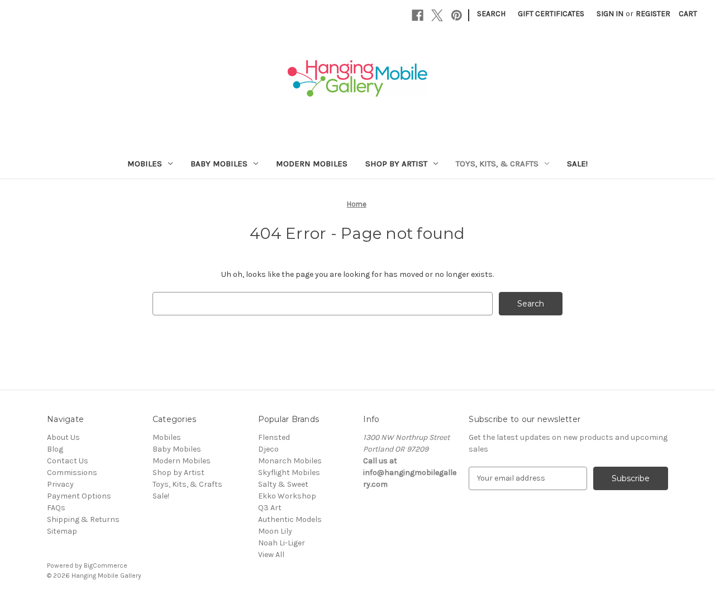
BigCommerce (105, 565)
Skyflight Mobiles (289, 472)
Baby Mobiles (218, 164)
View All (271, 554)
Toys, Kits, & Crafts (497, 164)
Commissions (72, 472)
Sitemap (62, 531)
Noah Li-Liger (281, 543)
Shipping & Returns (83, 519)
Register (653, 13)
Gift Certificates (551, 13)
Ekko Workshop (287, 496)
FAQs (56, 507)
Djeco (268, 449)
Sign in (610, 13)
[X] (437, 15)
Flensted (274, 437)
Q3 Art (270, 507)
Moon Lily (275, 531)
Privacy (60, 484)
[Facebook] (417, 15)
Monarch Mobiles (290, 461)
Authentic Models (290, 519)
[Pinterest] (457, 15)
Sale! (577, 164)
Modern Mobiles (311, 164)
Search (491, 13)
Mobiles (144, 164)
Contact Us (67, 461)
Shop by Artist (396, 164)
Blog (55, 449)
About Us (63, 437)
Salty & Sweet (283, 484)
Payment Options (79, 496)
